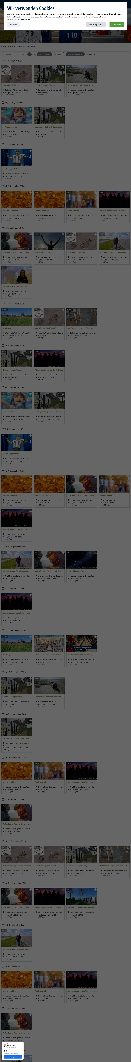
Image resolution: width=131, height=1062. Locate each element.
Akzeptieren (117, 25)
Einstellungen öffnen (96, 25)
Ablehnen (13, 25)
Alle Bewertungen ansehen (13, 1057)
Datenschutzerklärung (17, 19)
